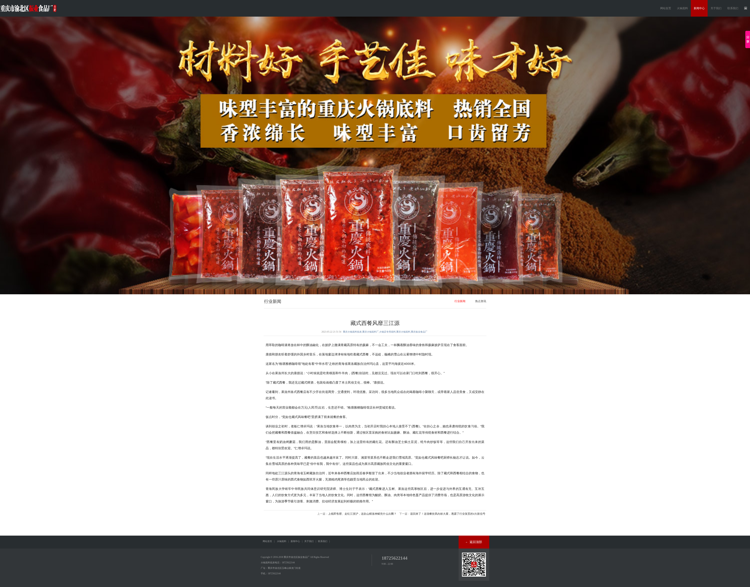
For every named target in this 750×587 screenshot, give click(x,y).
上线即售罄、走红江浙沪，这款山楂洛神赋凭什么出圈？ (362, 513)
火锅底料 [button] (682, 8)
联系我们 (322, 541)
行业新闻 (459, 301)
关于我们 (309, 541)
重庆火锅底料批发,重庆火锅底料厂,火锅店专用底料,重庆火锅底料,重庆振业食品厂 (385, 331)
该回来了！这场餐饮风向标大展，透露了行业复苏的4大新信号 (447, 513)
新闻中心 (295, 541)
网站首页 (665, 8)
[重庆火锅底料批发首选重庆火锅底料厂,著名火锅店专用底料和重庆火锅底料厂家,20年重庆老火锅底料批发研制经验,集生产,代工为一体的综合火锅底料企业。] (375, 155)
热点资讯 (480, 301)
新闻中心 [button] (699, 8)
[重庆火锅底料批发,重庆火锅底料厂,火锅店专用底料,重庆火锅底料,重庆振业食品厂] (28, 6)
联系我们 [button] (732, 8)
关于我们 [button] (716, 8)
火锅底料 (281, 541)
